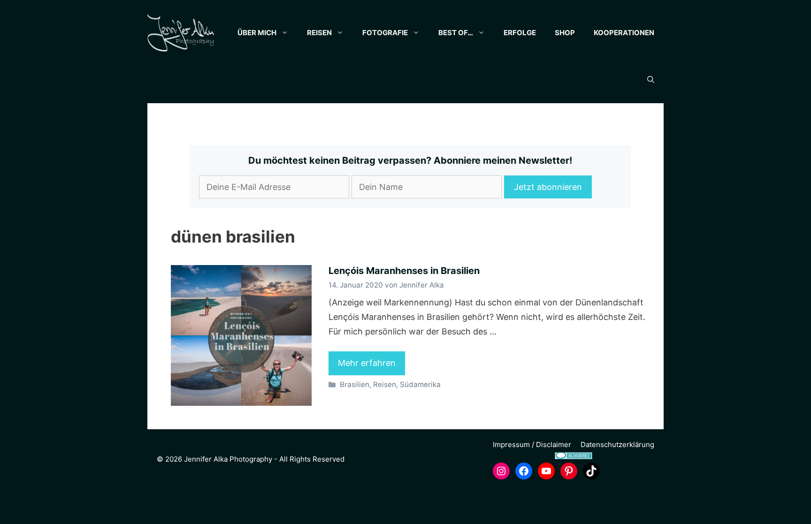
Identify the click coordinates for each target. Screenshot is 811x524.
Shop (565, 32)
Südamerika (420, 384)
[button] (651, 79)
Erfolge (520, 32)
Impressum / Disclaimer (532, 444)
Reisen (319, 32)
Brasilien (354, 384)
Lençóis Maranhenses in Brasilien (404, 270)
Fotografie (385, 32)
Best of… (455, 32)
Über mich (256, 32)
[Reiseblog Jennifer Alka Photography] (180, 32)
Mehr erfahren (367, 363)
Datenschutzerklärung (617, 444)
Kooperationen (624, 32)
